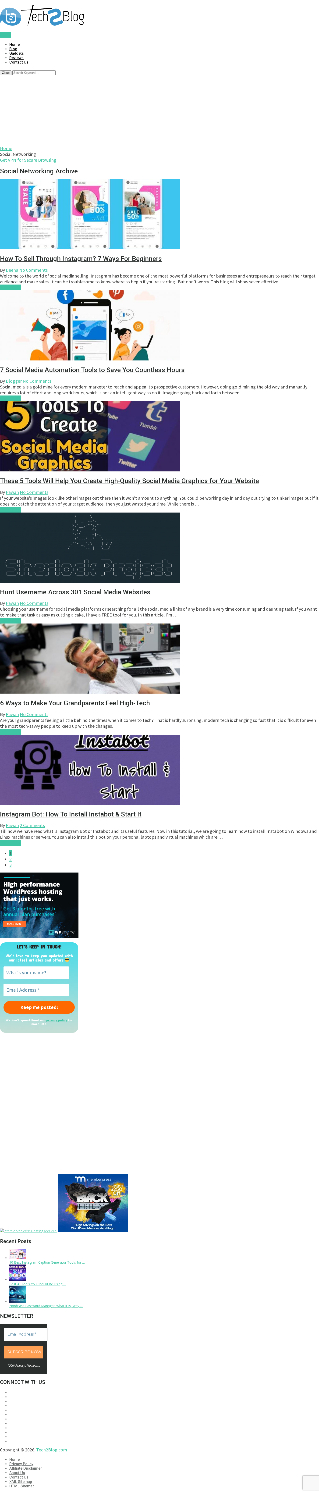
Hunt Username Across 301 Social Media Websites (75, 592)
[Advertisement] (159, 110)
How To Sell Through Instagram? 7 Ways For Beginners (81, 259)
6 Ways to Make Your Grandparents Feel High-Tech (75, 703)
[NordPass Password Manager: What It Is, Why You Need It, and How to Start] (17, 1301)
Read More (10, 287)
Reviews (16, 58)
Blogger (14, 381)
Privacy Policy (21, 1464)
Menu (5, 35)
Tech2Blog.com (51, 1450)
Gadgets (16, 53)
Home (14, 44)
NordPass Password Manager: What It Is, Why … (46, 1306)
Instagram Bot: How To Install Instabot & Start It (71, 814)
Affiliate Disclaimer (25, 1468)
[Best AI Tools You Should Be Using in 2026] (17, 1279)
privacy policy (56, 1020)
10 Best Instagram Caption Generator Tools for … (47, 1262)
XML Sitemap (20, 1481)
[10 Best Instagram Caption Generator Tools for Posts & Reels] (17, 1258)
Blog (13, 49)
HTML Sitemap (22, 1486)
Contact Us (18, 62)
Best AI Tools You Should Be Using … (37, 1284)
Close (6, 73)
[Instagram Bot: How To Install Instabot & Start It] (159, 770)
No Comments (33, 270)
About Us (17, 1473)
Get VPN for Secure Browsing (28, 160)
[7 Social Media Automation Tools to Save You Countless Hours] (159, 326)
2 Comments (32, 825)
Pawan (12, 492)
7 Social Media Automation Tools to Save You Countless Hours (92, 370)
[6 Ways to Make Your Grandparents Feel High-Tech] (159, 659)
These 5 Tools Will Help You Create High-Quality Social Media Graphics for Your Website (129, 481)
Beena (12, 270)
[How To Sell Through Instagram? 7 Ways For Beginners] (159, 214)
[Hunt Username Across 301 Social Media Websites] (159, 548)
